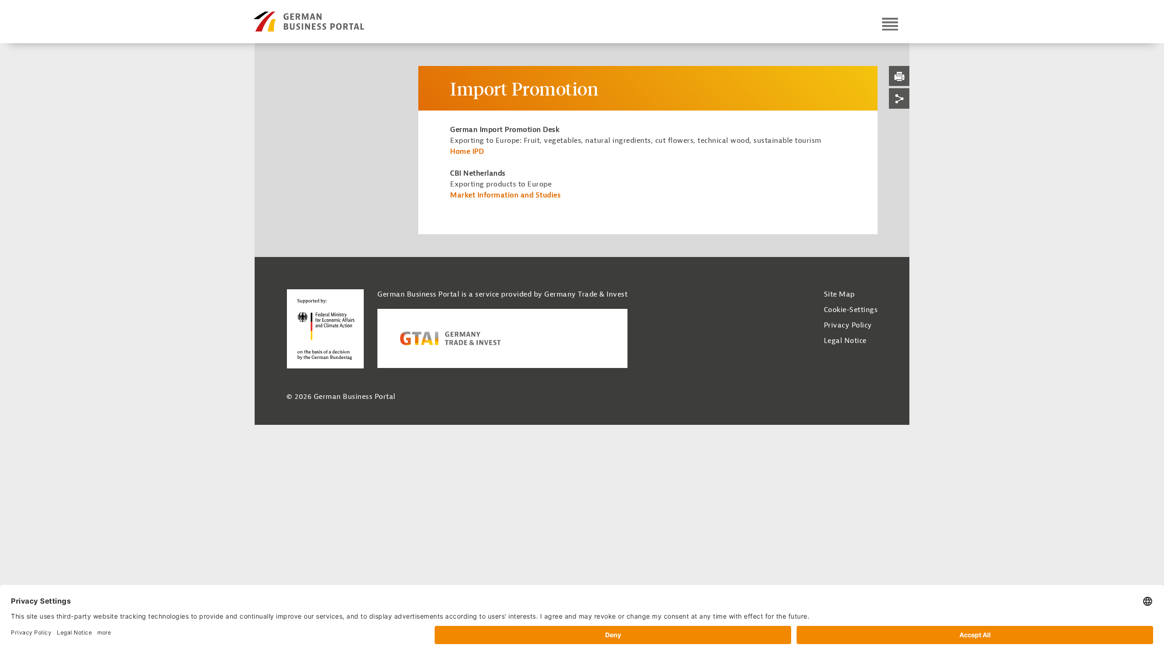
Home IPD (467, 151)
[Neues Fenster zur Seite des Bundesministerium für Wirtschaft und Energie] (325, 328)
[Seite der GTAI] (502, 338)
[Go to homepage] (326, 21)
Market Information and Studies (505, 195)
